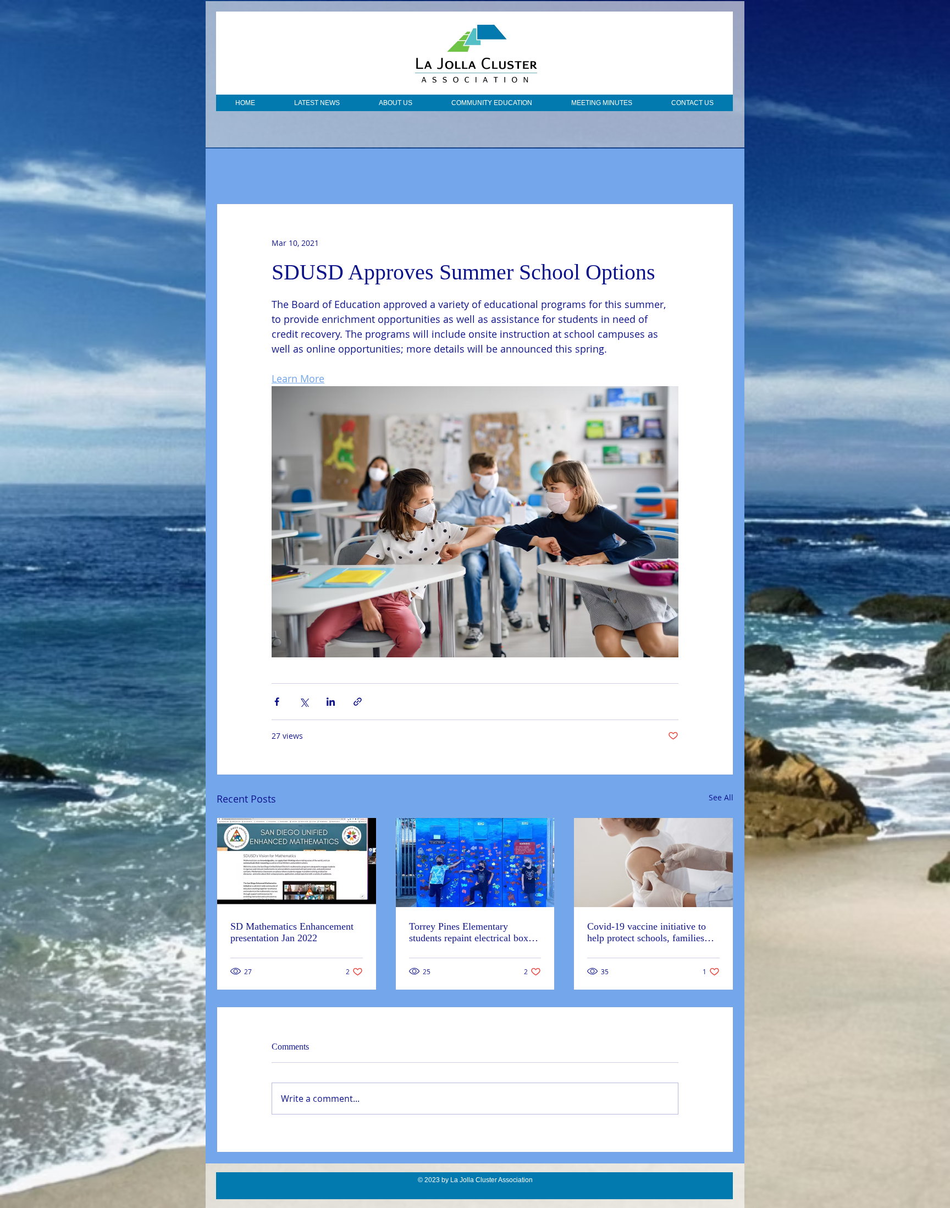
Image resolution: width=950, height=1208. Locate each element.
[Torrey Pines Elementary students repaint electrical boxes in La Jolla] (475, 862)
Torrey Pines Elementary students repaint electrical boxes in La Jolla (473, 932)
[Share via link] (357, 701)
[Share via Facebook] (277, 701)
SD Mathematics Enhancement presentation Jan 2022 (292, 932)
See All (721, 797)
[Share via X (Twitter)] (304, 701)
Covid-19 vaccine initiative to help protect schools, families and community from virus (646, 932)
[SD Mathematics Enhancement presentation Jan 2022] (296, 862)
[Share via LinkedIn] (330, 701)
